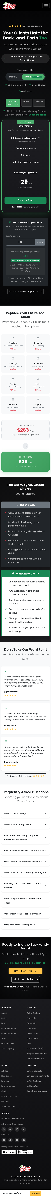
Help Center (6, 1076)
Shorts (4, 1091)
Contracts (31, 1023)
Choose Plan (25, 200)
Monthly (13, 76)
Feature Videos (8, 1086)
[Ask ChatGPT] (3, 1129)
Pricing (4, 1018)
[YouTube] (17, 1140)
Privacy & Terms (8, 1028)
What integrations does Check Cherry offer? (22, 900)
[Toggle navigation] (46, 5)
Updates (5, 1101)
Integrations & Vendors (37, 1053)
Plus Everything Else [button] (24, 172)
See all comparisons (37, 1091)
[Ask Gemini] (23, 1129)
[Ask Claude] (10, 1129)
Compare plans (37, 114)
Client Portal (32, 1033)
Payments (31, 1028)
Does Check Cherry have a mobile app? (23, 861)
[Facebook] (23, 1140)
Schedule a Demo (9, 1106)
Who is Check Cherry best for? (18, 824)
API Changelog (7, 1048)
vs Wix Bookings (34, 1081)
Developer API (7, 1043)
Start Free (35, 1193)
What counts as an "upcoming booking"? (24, 872)
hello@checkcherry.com (14, 1118)
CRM (29, 1043)
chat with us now (15, 986)
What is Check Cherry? (15, 813)
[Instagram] (3, 1140)
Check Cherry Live (9, 1096)
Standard (13, 102)
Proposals (31, 1018)
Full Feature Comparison (25, 291)
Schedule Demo (27, 979)
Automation (32, 1038)
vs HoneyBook (33, 1086)
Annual (33, 76)
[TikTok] (10, 1140)
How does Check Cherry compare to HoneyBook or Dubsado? (21, 837)
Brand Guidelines (8, 1033)
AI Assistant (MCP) (35, 1048)
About (4, 1013)
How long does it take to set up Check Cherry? (22, 885)
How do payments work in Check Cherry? (24, 850)
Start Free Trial (23, 971)
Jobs (3, 1038)
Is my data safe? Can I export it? (19, 924)
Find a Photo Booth (35, 1058)
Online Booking (33, 1013)
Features (5, 1081)
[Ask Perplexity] (17, 1129)
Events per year (13, 236)
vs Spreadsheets (34, 1071)
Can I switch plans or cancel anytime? (22, 913)
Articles (4, 1071)
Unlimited (39, 101)
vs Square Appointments (38, 1076)
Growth (26, 101)
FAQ (3, 1023)
